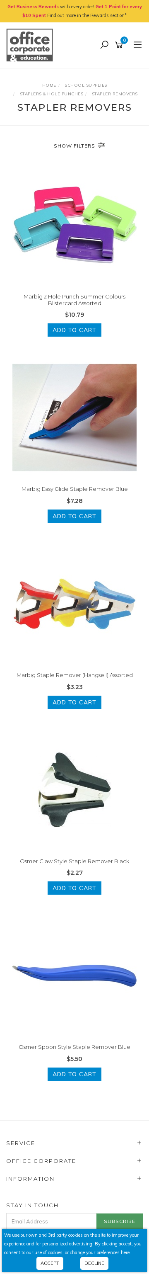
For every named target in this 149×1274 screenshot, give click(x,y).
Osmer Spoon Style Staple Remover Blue (74, 1046)
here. (126, 1252)
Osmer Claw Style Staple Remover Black (74, 861)
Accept (50, 1263)
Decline (94, 1263)
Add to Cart (74, 330)
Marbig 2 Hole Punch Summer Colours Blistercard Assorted (74, 299)
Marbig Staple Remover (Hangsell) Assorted (75, 675)
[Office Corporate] (31, 45)
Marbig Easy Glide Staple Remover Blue (75, 488)
